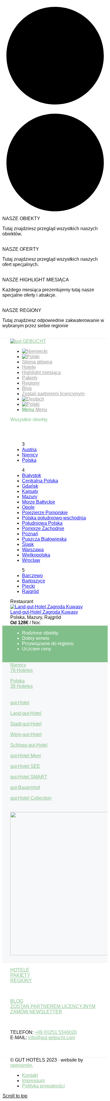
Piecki (28, 586)
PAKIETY (20, 975)
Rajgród (30, 591)
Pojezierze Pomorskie (45, 512)
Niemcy (30, 454)
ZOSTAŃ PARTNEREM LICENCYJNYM (52, 1006)
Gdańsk (30, 486)
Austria (29, 449)
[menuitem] (61, 351)
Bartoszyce (33, 580)
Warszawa (33, 549)
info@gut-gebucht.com (51, 1037)
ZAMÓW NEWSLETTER (36, 1011)
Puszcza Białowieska (44, 539)
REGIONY (21, 980)
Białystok (31, 475)
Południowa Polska (42, 523)
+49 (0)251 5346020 (56, 1032)
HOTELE (19, 969)
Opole (28, 507)
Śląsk (28, 544)
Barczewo (32, 575)
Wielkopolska (36, 554)
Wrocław (31, 560)
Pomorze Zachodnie (43, 528)
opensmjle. (21, 1065)
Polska (29, 460)
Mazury (29, 496)
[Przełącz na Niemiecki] (35, 351)
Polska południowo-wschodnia (54, 517)
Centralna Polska (40, 480)
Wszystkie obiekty (29, 419)
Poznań (30, 533)
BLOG (16, 1001)
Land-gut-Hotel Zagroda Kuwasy (44, 612)
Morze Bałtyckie (38, 501)
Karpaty (30, 491)
